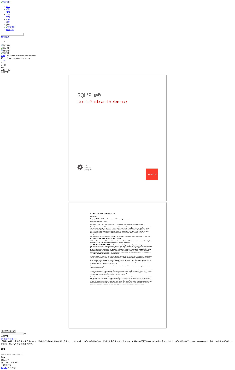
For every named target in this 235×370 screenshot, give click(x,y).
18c (14, 339)
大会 (8, 14)
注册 (7, 37)
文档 (8, 19)
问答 (8, 22)
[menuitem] (120, 6)
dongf (3, 60)
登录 (3, 37)
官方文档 (9, 339)
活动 (8, 12)
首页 (8, 7)
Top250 (4, 368)
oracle (3, 339)
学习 (8, 17)
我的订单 (10, 30)
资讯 (8, 9)
